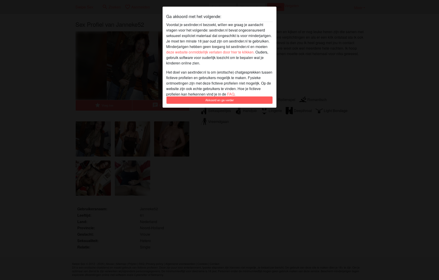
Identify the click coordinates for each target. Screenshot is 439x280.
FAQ (230, 94)
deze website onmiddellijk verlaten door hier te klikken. (210, 52)
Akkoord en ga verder (219, 100)
